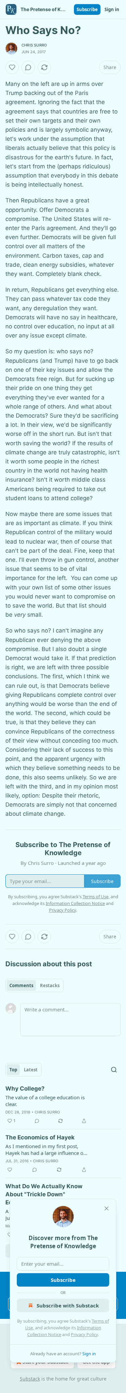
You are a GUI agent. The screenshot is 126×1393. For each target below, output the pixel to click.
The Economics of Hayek (40, 1137)
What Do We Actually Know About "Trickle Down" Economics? (43, 1194)
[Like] (12, 67)
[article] (63, 1104)
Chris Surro (34, 45)
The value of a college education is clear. (45, 1100)
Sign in (111, 9)
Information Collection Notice (75, 903)
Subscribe (87, 9)
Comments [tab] (21, 985)
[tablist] (34, 985)
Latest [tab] (31, 1070)
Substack (30, 1378)
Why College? (25, 1088)
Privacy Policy (84, 1334)
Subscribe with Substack (68, 1305)
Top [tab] (13, 1070)
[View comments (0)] (28, 67)
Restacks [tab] (49, 985)
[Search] (114, 1069)
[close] (106, 1208)
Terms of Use (96, 897)
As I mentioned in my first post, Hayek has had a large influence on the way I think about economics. (45, 1149)
